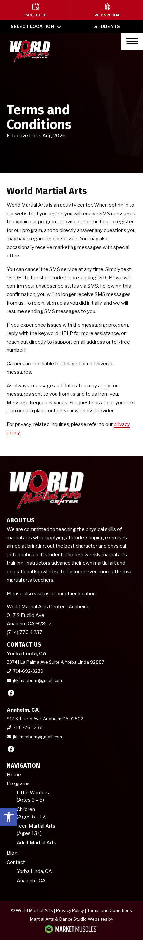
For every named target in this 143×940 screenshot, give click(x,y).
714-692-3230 (28, 671)
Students (107, 26)
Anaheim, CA (31, 881)
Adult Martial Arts (36, 843)
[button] (8, 817)
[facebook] (11, 693)
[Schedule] (35, 10)
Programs (18, 783)
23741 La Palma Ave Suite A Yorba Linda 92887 (55, 662)
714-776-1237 (27, 727)
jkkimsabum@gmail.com (37, 680)
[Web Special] (107, 10)
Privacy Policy (70, 910)
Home (14, 775)
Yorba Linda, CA (34, 871)
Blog (12, 853)
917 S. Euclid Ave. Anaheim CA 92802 (45, 718)
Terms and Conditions (109, 910)
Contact (16, 862)
